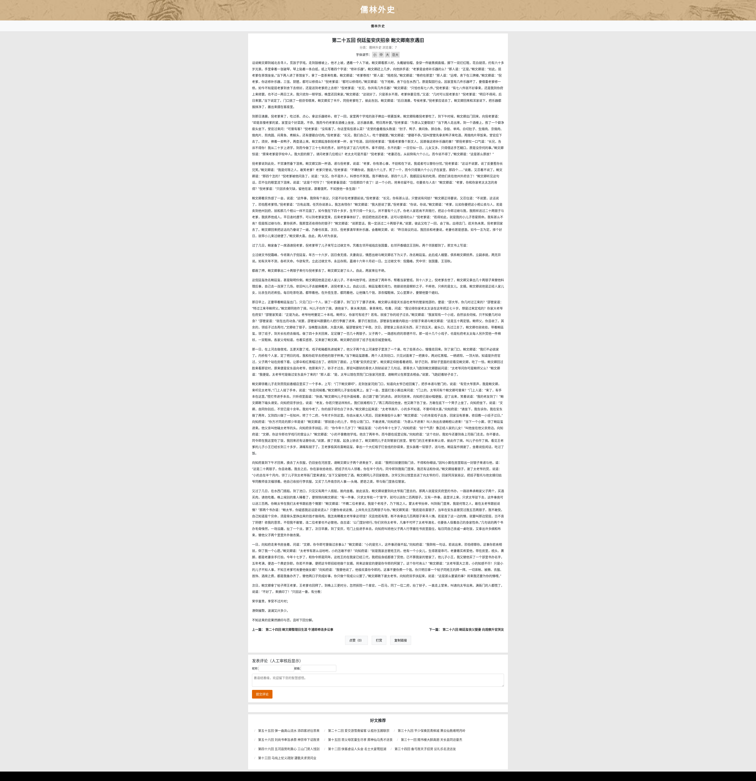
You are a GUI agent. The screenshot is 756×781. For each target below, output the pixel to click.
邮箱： (298, 668)
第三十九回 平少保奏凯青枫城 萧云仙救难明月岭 (431, 730)
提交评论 (262, 694)
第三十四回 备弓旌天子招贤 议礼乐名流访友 (425, 749)
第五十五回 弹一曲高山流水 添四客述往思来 (289, 730)
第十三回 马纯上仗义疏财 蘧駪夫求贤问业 (287, 758)
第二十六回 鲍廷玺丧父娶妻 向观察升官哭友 (473, 629)
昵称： (256, 668)
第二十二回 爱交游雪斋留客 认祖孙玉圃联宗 (358, 730)
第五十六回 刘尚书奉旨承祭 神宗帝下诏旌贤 (289, 740)
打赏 (379, 640)
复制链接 (400, 640)
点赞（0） (356, 640)
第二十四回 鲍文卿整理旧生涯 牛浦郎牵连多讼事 (299, 629)
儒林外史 (378, 26)
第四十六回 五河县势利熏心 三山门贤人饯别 (289, 749)
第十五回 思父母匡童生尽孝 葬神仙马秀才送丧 (360, 740)
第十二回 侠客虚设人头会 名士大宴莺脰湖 (357, 749)
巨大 (395, 55)
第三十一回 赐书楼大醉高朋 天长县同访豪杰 (431, 740)
